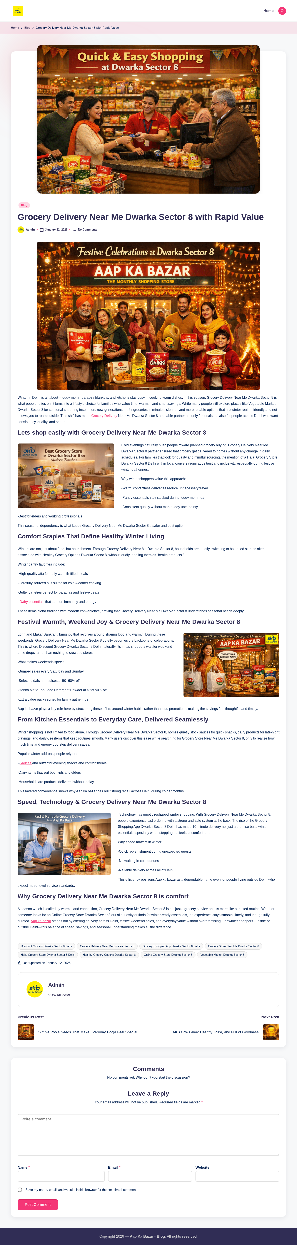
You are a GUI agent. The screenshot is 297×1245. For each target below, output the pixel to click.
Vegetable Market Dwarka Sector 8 (222, 954)
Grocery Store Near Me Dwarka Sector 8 (233, 946)
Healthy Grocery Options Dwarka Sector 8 (109, 954)
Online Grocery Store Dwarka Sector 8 (168, 954)
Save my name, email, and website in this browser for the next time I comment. (81, 1189)
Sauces (26, 763)
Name (24, 1167)
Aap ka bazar (41, 921)
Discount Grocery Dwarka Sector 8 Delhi (46, 946)
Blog (24, 205)
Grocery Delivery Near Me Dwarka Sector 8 (107, 946)
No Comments (87, 229)
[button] (59, 995)
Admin (56, 985)
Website (202, 1167)
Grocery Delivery (104, 416)
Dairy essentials (32, 602)
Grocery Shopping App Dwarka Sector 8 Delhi (171, 946)
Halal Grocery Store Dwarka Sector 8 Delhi (48, 954)
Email (114, 1167)
